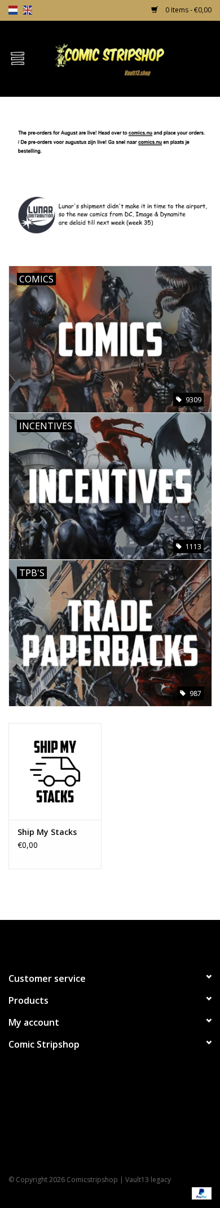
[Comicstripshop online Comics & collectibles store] (127, 57)
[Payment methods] (200, 1192)
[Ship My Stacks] (55, 771)
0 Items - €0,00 (188, 10)
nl (12, 10)
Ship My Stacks (47, 832)
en (27, 10)
